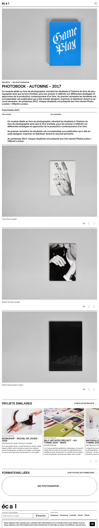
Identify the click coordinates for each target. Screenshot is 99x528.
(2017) (16, 110)
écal (9, 506)
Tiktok (86, 515)
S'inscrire (41, 515)
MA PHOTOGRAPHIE (21, 82)
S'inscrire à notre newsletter (10, 512)
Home (5, 3)
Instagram (54, 515)
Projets (6, 82)
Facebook (64, 515)
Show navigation (95, 3)
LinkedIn (72, 515)
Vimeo (80, 515)
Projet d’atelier (8, 110)
